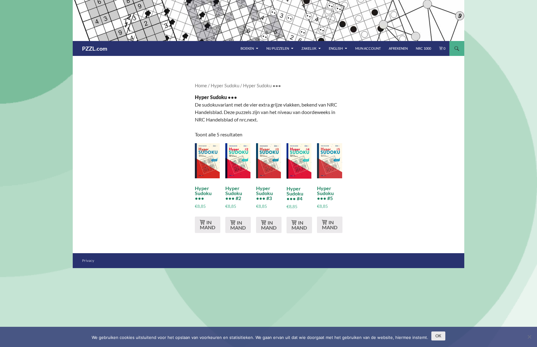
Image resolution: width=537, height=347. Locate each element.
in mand (207, 224)
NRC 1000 (423, 48)
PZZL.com (94, 48)
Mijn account (368, 48)
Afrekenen (398, 48)
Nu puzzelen (277, 48)
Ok (438, 335)
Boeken (247, 48)
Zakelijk (308, 48)
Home (201, 85)
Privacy (88, 260)
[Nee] (529, 337)
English (336, 48)
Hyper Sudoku (225, 85)
